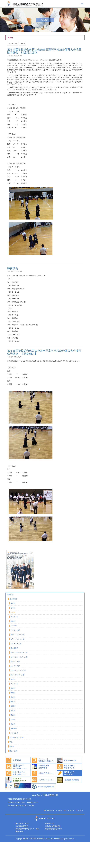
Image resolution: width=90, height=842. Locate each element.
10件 (22, 43)
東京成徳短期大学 (22, 826)
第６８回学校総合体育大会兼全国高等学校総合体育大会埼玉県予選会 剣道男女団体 (44, 51)
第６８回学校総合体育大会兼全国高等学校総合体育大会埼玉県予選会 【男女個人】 (44, 352)
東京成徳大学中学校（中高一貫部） (28, 829)
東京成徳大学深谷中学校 (53, 829)
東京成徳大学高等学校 (53, 826)
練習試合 (12, 268)
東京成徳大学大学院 (22, 823)
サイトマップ (69, 810)
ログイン (80, 810)
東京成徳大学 (49, 823)
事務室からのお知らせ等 (53, 810)
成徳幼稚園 (19, 831)
